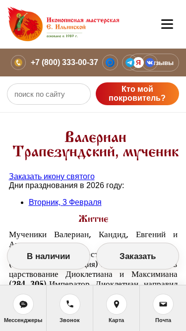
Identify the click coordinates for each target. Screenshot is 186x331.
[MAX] (110, 62)
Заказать (138, 256)
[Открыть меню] (167, 24)
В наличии (48, 256)
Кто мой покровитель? (137, 93)
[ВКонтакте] (150, 62)
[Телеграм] (130, 62)
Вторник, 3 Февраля (65, 202)
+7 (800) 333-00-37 (64, 62)
